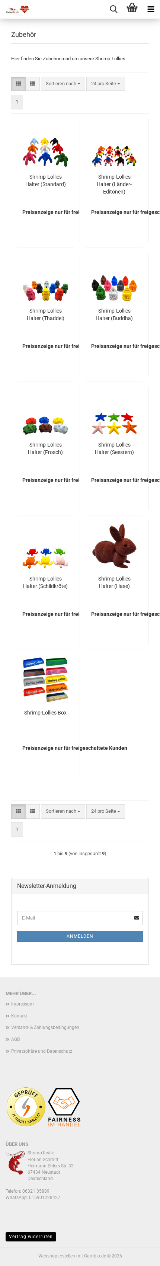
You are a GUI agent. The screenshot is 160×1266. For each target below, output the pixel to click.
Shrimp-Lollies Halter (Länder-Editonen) (114, 184)
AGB (15, 1039)
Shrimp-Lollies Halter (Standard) (45, 180)
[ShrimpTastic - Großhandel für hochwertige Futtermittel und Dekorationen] (15, 9)
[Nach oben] (139, 1255)
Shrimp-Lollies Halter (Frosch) (45, 448)
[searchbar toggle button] (113, 9)
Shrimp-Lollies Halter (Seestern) (114, 448)
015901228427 (44, 1197)
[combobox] (63, 84)
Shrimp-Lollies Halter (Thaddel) (45, 314)
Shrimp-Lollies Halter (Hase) (114, 582)
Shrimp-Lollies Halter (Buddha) (114, 314)
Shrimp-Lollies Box (45, 713)
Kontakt (19, 1016)
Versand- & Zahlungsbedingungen (45, 1027)
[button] (18, 84)
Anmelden (80, 936)
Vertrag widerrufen (31, 1236)
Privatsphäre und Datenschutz (41, 1051)
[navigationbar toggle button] (150, 9)
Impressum (22, 1004)
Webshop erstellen (56, 1256)
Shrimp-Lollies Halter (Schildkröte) (45, 582)
